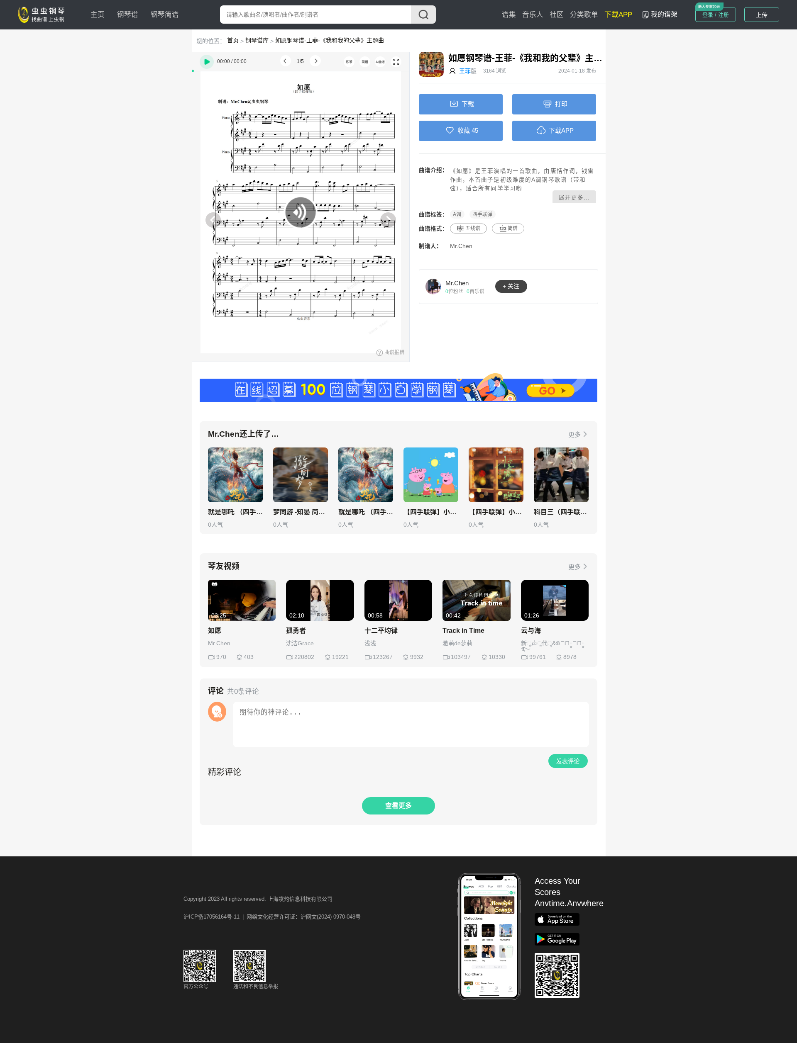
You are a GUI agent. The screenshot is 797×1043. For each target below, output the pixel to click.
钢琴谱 (127, 14)
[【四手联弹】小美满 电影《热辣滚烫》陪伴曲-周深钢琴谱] (496, 474)
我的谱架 (664, 14)
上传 (762, 15)
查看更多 (398, 805)
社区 (557, 14)
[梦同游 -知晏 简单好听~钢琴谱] (300, 474)
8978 (570, 657)
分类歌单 (584, 14)
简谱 (513, 228)
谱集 (509, 14)
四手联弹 (482, 214)
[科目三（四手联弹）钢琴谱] (561, 474)
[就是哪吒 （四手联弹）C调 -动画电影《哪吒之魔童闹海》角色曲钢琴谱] (365, 474)
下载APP (618, 14)
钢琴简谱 (165, 14)
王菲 (465, 71)
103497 (461, 657)
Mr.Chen (461, 246)
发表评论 (567, 761)
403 (249, 657)
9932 (416, 657)
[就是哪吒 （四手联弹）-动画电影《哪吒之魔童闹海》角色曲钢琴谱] (235, 474)
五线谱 (472, 228)
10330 (497, 657)
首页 (233, 40)
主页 (97, 14)
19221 (340, 657)
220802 (304, 657)
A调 (457, 214)
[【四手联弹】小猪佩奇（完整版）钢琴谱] (430, 474)
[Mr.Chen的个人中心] (433, 286)
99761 (537, 657)
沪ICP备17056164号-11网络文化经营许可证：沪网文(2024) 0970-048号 (272, 917)
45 (475, 130)
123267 (383, 657)
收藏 (463, 130)
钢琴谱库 (257, 40)
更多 (574, 434)
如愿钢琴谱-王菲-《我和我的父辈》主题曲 (329, 40)
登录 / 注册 (715, 15)
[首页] (43, 14)
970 (221, 657)
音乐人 (532, 14)
